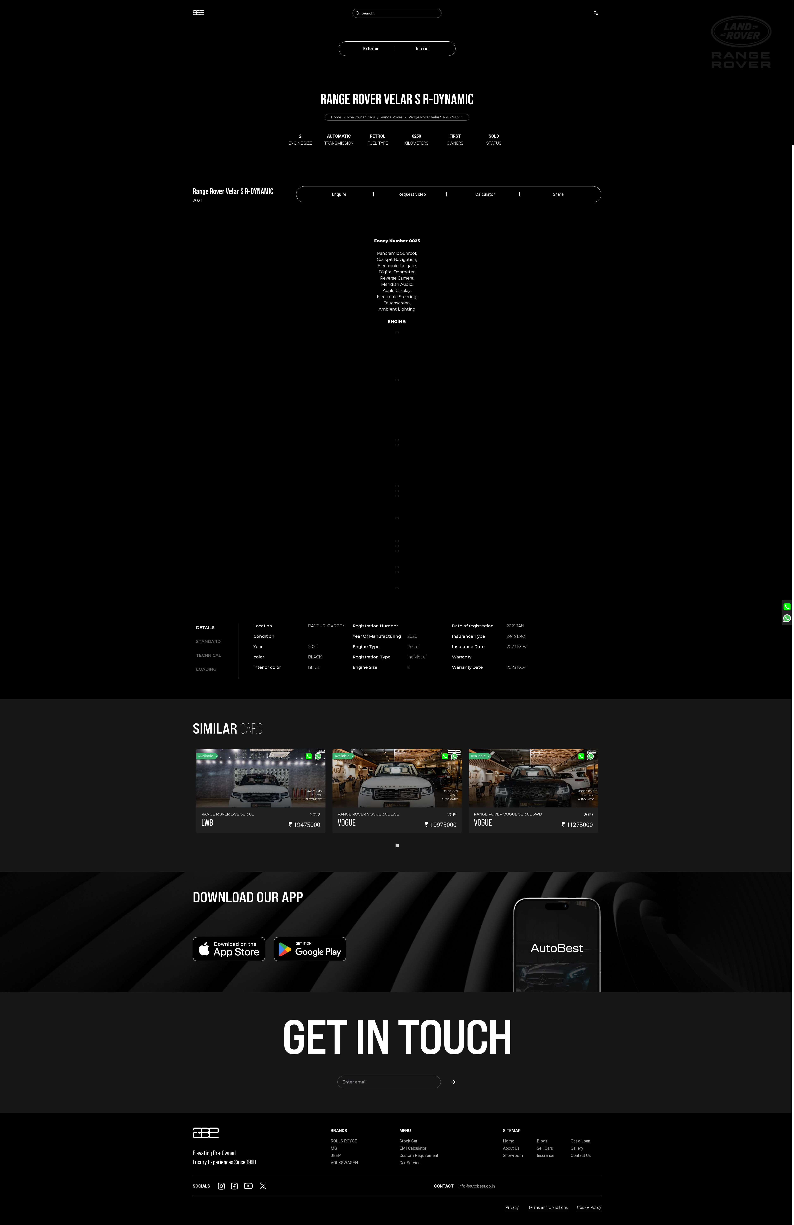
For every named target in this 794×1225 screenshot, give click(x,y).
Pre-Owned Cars (361, 117)
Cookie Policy (589, 1207)
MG (334, 1148)
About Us (511, 1148)
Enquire (339, 194)
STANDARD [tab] (208, 641)
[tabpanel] (401, 649)
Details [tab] (205, 627)
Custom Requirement (418, 1155)
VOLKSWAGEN (344, 1162)
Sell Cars (545, 1148)
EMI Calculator (413, 1148)
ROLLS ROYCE (344, 1141)
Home (336, 117)
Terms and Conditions (548, 1207)
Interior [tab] (423, 49)
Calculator (485, 194)
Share (558, 194)
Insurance (545, 1155)
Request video (412, 194)
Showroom (513, 1155)
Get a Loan (580, 1141)
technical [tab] (208, 655)
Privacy (512, 1207)
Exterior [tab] (371, 49)
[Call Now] (787, 606)
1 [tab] (397, 845)
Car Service (410, 1162)
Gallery (577, 1148)
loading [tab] (206, 669)
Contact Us (581, 1155)
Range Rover (391, 117)
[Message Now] (787, 618)
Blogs (542, 1141)
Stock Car (408, 1141)
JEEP (336, 1155)
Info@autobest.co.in (476, 1186)
